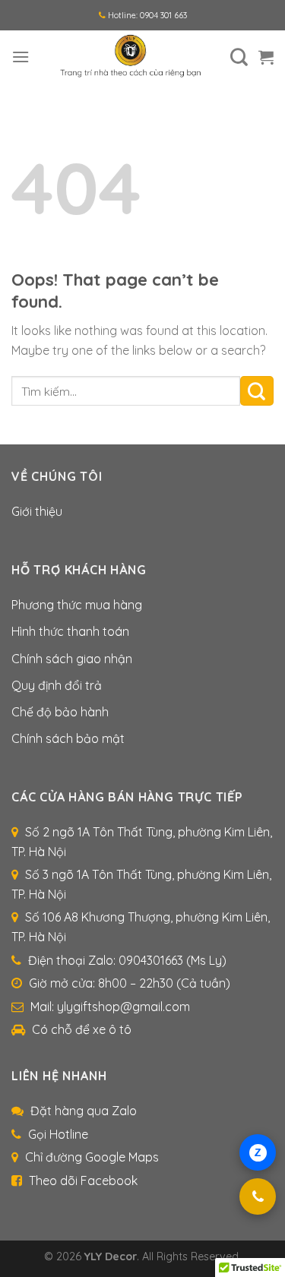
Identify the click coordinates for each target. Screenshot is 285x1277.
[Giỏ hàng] (266, 57)
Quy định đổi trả (56, 685)
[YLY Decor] (130, 57)
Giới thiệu (36, 511)
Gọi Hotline (58, 1134)
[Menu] (20, 56)
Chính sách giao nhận (71, 658)
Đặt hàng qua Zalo (83, 1110)
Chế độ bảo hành (60, 711)
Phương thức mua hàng (76, 604)
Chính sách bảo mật (68, 738)
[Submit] (257, 391)
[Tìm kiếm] (239, 57)
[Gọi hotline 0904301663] (257, 1196)
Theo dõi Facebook (83, 1180)
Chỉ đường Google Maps (92, 1157)
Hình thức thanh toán (70, 631)
